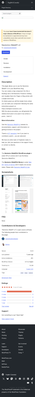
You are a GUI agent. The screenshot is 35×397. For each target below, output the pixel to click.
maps (26, 273)
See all (31, 306)
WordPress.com (7, 358)
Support (5, 76)
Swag (21, 352)
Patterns (21, 338)
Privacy (4, 338)
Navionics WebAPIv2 (13, 124)
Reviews (6, 63)
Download (6, 52)
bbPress (4, 364)
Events (20, 347)
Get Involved (22, 344)
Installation (6, 67)
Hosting (4, 335)
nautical (31, 273)
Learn (3, 344)
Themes (20, 332)
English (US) (30, 269)
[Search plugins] (19, 13)
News (3, 332)
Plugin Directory (6, 7)
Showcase (21, 329)
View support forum (8, 319)
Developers (5, 349)
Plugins (20, 335)
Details (5, 59)
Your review (5, 306)
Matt (3, 361)
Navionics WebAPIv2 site (22, 167)
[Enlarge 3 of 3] (31, 190)
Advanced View (7, 278)
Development (7, 72)
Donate (20, 349)
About (3, 329)
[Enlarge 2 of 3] (31, 177)
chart (22, 273)
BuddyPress (5, 367)
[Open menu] (32, 2)
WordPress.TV (6, 352)
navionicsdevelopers (10, 48)
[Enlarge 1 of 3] (14, 177)
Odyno (7, 244)
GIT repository (12, 133)
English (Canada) (11, 374)
